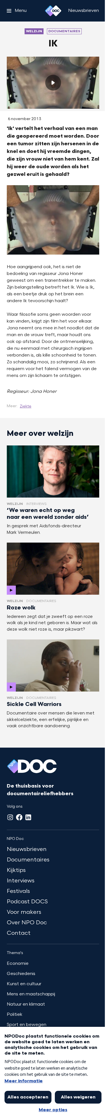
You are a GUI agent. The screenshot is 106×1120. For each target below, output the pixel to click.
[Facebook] (19, 817)
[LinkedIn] (28, 817)
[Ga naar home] (53, 10)
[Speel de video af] (53, 83)
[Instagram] (10, 817)
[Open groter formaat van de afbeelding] (53, 220)
